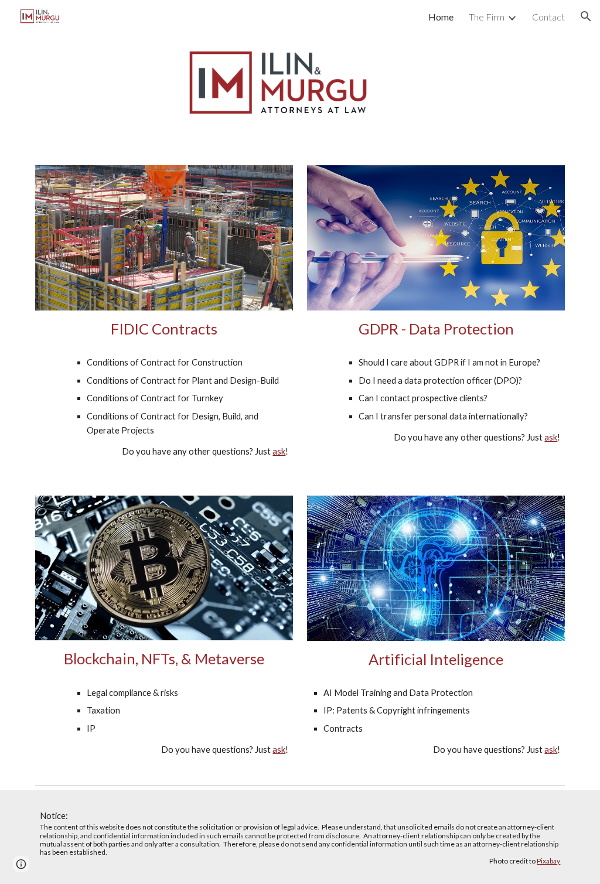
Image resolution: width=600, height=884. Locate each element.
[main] (164, 328)
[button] (586, 16)
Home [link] (441, 16)
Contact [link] (548, 16)
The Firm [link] (486, 16)
